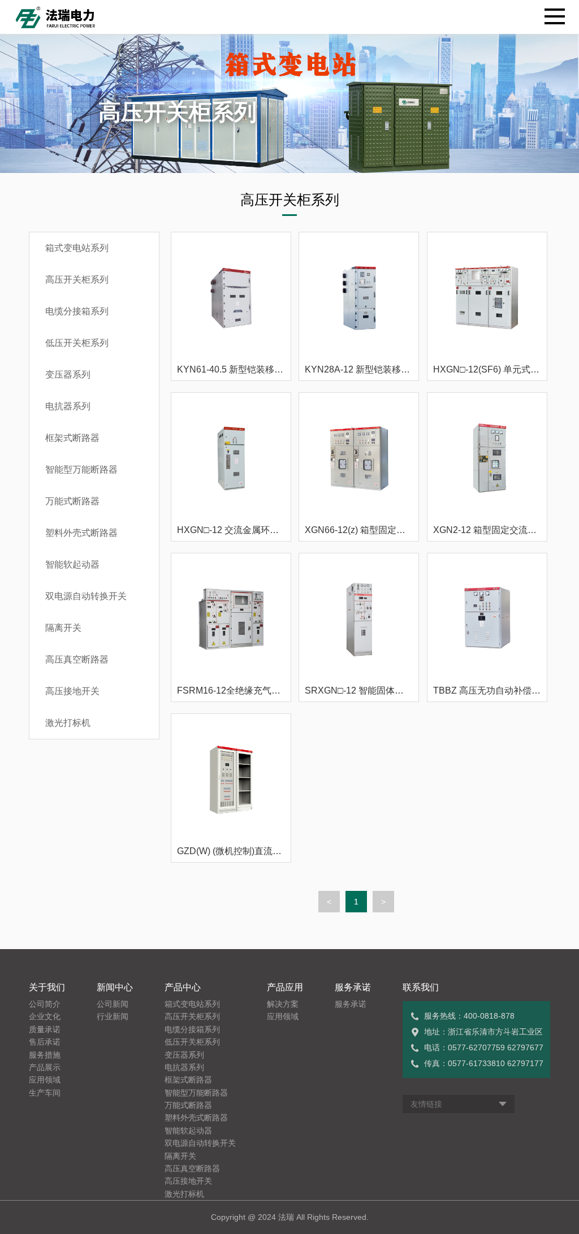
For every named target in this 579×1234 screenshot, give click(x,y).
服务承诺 (353, 987)
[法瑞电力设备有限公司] (58, 16)
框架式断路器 (72, 438)
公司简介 (45, 1003)
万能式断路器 (72, 501)
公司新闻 (112, 1003)
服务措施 (45, 1054)
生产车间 (45, 1092)
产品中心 (183, 987)
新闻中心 (115, 987)
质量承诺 (45, 1029)
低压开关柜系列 (77, 343)
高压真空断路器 (77, 659)
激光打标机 (67, 723)
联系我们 (421, 987)
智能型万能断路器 (81, 469)
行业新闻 (112, 1016)
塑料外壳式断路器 (81, 533)
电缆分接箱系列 (77, 311)
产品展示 (45, 1067)
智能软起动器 (72, 564)
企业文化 (45, 1016)
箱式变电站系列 (77, 248)
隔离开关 (63, 628)
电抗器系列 (67, 406)
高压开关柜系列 (77, 279)
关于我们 (47, 987)
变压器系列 (67, 374)
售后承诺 (45, 1041)
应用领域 (45, 1079)
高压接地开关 (72, 691)
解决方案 (283, 1003)
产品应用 (285, 987)
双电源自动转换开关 (86, 596)
